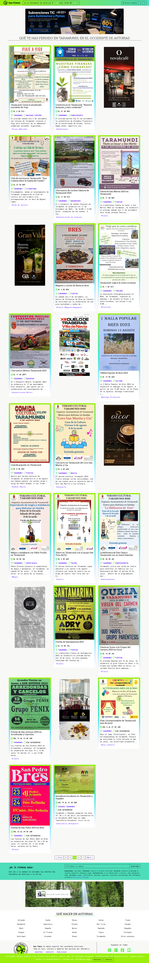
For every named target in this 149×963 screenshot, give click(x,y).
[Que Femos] (11, 3)
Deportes (30, 378)
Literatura (31, 189)
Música (74, 473)
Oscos (74, 932)
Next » (90, 857)
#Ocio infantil (108, 745)
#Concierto (61, 487)
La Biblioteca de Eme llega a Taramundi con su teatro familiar (116, 553)
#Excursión (106, 307)
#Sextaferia (61, 824)
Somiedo (101, 928)
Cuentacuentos (121, 563)
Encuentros (76, 201)
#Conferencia (62, 129)
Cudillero (47, 924)
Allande (21, 920)
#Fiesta (104, 216)
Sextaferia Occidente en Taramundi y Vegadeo (74, 797)
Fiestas (118, 202)
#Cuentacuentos (108, 579)
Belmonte (21, 924)
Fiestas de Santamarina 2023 (69, 641)
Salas (101, 920)
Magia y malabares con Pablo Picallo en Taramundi (29, 553)
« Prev (59, 857)
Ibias (74, 920)
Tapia (101, 932)
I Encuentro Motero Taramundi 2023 (29, 370)
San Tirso (101, 924)
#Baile (23, 487)
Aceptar (108, 959)
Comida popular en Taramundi (26, 465)
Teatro (74, 563)
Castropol (21, 936)
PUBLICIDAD (61, 952)
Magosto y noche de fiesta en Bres (72, 285)
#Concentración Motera (22, 392)
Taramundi (18, 115)
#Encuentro (73, 824)
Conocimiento (77, 115)
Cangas (21, 932)
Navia (74, 928)
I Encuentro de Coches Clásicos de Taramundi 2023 (72, 191)
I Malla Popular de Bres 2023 (114, 373)
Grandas (47, 936)
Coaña (48, 920)
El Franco (47, 932)
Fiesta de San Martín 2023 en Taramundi (114, 192)
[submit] (77, 3)
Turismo (38, 115)
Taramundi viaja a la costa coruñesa (118, 282)
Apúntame (135, 866)
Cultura (118, 381)
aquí (88, 959)
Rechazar (98, 959)
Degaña (48, 928)
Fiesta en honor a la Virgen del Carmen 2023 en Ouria (115, 648)
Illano (74, 924)
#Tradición (115, 397)
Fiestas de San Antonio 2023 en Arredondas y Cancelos (26, 733)
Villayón (128, 932)
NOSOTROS (39, 952)
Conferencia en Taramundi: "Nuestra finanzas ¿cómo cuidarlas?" (73, 106)
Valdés (128, 924)
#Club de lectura (20, 205)
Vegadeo (61, 806)
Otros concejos (127, 936)
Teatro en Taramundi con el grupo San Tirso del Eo (74, 553)
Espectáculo (31, 563)
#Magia (15, 577)
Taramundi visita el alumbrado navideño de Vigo (26, 106)
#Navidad (23, 129)
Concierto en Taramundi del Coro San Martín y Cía (73, 463)
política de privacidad (80, 877)
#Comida (15, 487)
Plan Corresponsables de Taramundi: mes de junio (118, 721)
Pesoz (74, 936)
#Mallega (105, 397)
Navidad (29, 115)
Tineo (127, 920)
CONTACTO (50, 952)
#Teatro (59, 579)
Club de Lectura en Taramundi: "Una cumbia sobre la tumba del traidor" (29, 179)
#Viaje (15, 129)
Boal (21, 928)
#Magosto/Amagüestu (73, 307)
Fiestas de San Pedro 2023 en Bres (27, 827)
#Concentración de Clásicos (69, 217)
